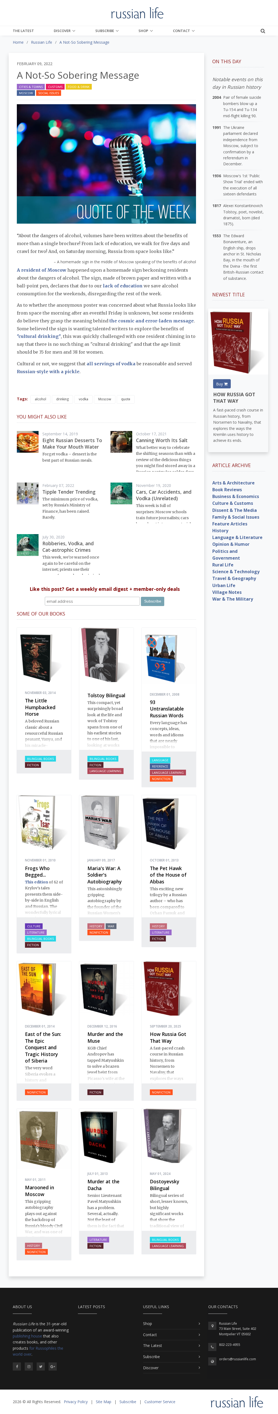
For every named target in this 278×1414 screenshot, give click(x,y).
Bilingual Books (40, 759)
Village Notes (227, 592)
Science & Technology (236, 572)
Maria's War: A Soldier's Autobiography (104, 875)
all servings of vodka (111, 363)
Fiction (33, 765)
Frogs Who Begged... (37, 871)
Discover (62, 30)
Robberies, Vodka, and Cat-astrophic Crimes (68, 546)
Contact (181, 30)
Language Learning (105, 771)
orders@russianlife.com (237, 1359)
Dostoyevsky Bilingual (164, 1184)
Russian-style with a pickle (48, 371)
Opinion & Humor (230, 544)
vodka (83, 399)
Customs (55, 87)
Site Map (103, 1401)
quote (125, 399)
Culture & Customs (232, 503)
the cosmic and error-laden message (151, 321)
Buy (220, 383)
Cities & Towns (31, 87)
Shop (143, 30)
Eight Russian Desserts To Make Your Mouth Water (72, 443)
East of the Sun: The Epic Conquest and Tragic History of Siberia (43, 1047)
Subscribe (104, 30)
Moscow (26, 93)
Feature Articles (229, 524)
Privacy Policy (76, 1401)
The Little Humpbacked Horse (40, 707)
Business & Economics (235, 496)
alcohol (40, 399)
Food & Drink (79, 87)
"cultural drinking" (39, 336)
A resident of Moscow (41, 270)
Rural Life (222, 565)
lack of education (123, 285)
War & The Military (232, 599)
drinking (62, 399)
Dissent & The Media (234, 510)
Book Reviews (227, 490)
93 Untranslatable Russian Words (167, 709)
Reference (160, 766)
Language (160, 760)
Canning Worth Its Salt (162, 440)
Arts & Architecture (233, 483)
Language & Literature (237, 537)
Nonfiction (161, 779)
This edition (36, 882)
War (111, 926)
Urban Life (223, 585)
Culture (33, 926)
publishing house (27, 1336)
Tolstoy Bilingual (106, 695)
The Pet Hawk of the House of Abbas (168, 875)
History (96, 926)
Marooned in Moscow (39, 1190)
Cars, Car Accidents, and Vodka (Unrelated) (163, 495)
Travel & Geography (234, 578)
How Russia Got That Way (168, 1037)
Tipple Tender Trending (69, 492)
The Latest (23, 30)
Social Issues (48, 93)
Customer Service (159, 1401)
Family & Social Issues (235, 517)
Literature (36, 932)
